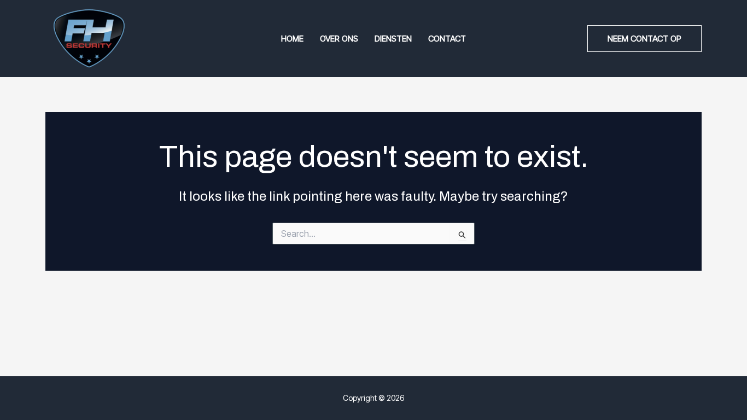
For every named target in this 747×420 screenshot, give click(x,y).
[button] (644, 38)
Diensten (393, 38)
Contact (447, 38)
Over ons (339, 38)
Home (292, 38)
